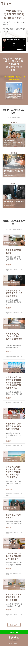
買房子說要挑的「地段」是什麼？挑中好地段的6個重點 (14, 337)
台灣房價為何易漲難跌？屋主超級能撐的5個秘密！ (13, 556)
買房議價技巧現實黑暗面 (13, 251)
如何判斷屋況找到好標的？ (13, 516)
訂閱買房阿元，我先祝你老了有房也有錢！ (13, 78)
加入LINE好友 (14, 632)
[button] (25, 3)
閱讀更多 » (9, 265)
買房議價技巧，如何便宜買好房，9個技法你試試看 (14, 293)
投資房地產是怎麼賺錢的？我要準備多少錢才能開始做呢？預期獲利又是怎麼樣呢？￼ (13, 382)
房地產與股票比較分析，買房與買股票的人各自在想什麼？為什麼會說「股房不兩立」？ (13, 471)
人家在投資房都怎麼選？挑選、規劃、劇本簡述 (13, 597)
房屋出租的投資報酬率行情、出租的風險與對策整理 (13, 426)
